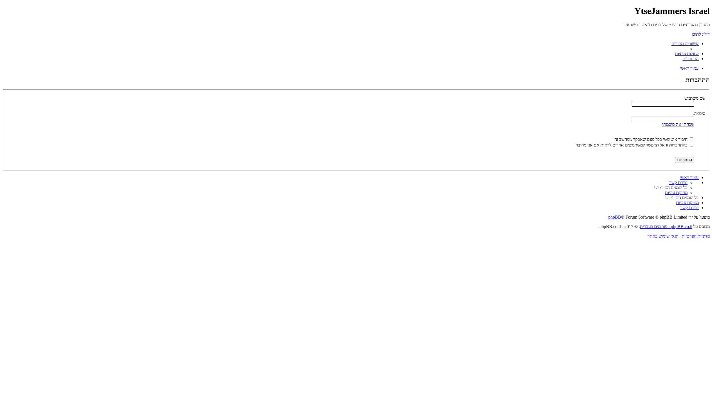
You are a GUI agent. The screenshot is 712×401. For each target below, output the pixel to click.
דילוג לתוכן (701, 34)
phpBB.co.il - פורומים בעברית (666, 226)
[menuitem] (687, 53)
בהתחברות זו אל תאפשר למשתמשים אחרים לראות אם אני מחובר (632, 145)
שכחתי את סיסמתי (678, 124)
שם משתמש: (694, 98)
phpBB (614, 217)
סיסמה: (699, 113)
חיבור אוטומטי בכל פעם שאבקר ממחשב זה (651, 139)
